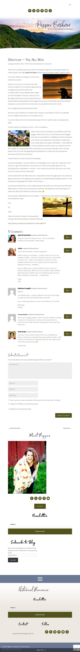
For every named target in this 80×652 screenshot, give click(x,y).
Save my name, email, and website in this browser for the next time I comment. (35, 400)
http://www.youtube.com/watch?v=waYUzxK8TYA (27, 223)
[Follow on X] (34, 10)
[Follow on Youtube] (46, 10)
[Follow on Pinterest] (42, 10)
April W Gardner (24, 235)
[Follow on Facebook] (29, 10)
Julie (20, 248)
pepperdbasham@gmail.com (23, 633)
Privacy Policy (24, 647)
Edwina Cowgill (24, 288)
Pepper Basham (15, 64)
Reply (68, 237)
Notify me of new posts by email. (20, 409)
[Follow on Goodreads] (50, 10)
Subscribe (13, 560)
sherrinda (22, 332)
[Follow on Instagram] (38, 10)
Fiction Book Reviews (35, 64)
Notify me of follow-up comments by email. (24, 404)
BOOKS (40, 506)
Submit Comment (63, 415)
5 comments (47, 64)
